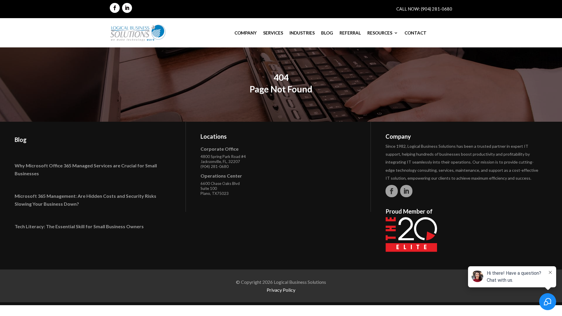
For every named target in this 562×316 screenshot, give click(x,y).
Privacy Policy (281, 290)
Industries (302, 32)
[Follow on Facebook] (115, 8)
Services (273, 32)
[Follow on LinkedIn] (127, 8)
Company (245, 32)
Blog (327, 32)
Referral (350, 32)
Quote (441, 32)
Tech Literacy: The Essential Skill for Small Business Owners (79, 226)
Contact (415, 32)
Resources (379, 32)
